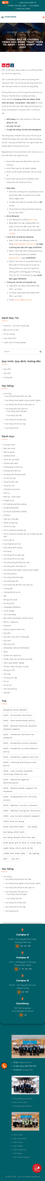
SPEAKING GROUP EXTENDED (16, 648)
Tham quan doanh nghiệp (13, 663)
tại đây (11, 233)
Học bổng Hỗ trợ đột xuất (15, 420)
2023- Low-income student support (21, 816)
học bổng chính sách (14, 832)
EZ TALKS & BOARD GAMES (15, 512)
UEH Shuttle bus (10, 689)
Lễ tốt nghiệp (8, 611)
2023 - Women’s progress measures (22, 811)
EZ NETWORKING (11, 508)
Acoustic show (9, 445)
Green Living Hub (10, 523)
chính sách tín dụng (13, 821)
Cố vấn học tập (9, 478)
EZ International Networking (15, 504)
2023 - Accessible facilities (17, 715)
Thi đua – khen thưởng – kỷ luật (15, 667)
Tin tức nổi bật (9, 334)
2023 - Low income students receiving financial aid (18, 772)
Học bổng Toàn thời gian (17, 411)
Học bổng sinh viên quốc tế (16, 409)
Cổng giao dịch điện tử (22, 1106)
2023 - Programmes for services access (20, 798)
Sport (5, 652)
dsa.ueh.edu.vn (15, 258)
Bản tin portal (8, 452)
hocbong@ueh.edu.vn (23, 300)
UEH (5, 859)
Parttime (7, 626)
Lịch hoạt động (9, 615)
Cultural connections (11, 489)
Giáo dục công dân (11, 519)
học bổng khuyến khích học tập (19, 837)
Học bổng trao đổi (10, 581)
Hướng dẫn (8, 377)
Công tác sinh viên (10, 482)
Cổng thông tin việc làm (23, 1099)
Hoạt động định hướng (12, 548)
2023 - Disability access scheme (20, 743)
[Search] (40, 351)
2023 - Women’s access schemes (20, 805)
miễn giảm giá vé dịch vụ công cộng (22, 843)
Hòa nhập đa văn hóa (12, 544)
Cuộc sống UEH (9, 338)
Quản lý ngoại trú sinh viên (14, 629)
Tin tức (22, 35)
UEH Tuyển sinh (19, 1139)
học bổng (32, 827)
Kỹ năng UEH (8, 603)
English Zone (8, 500)
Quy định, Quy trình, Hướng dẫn (16, 637)
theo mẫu (33, 220)
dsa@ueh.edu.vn (25, 1062)
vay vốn (15, 859)
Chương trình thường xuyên (14, 474)
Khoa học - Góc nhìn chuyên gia (16, 326)
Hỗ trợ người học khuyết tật (14, 530)
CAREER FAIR (9, 456)
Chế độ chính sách (10, 463)
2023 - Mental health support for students (20, 789)
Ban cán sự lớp (9, 448)
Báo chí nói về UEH (11, 330)
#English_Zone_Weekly (15, 710)
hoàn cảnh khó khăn (13, 827)
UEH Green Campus (21, 1157)
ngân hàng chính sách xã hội (18, 848)
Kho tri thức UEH (20, 1102)
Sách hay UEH (9, 644)
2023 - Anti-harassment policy (19, 720)
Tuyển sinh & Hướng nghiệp (14, 342)
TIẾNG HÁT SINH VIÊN (14, 853)
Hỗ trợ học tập (9, 526)
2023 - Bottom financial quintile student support (20, 727)
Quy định (7, 369)
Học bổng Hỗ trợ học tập (15, 424)
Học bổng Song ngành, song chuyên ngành (23, 400)
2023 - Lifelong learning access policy (20, 763)
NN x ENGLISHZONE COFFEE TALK (18, 618)
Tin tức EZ (7, 685)
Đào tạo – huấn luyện (11, 497)
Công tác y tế (8, 486)
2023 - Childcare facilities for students (18, 736)
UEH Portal (17, 1135)
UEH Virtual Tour (20, 1150)
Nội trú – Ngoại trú (10, 622)
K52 (4, 596)
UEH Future (18, 1142)
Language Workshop (11, 607)
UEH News (17, 1153)
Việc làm (6, 693)
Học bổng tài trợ (29, 32)
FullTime (6, 515)
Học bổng (12, 32)
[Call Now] (4, 1066)
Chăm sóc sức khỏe (11, 460)
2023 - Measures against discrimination (16, 781)
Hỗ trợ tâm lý (8, 540)
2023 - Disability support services (21, 757)
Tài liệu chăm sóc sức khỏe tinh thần (18, 659)
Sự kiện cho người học (12, 655)
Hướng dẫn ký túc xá (11, 592)
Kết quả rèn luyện (10, 600)
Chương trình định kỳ (11, 471)
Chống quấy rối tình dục (13, 467)
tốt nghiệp (34, 853)
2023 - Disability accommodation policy (20, 750)
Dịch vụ (6, 493)
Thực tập (6, 674)
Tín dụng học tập (10, 678)
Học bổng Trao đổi (14, 415)
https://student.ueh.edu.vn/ (25, 244)
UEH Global (17, 1146)
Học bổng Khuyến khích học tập (18, 396)
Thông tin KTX (9, 670)
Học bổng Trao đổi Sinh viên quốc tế (19, 404)
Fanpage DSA (27, 1070)
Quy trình (7, 373)
